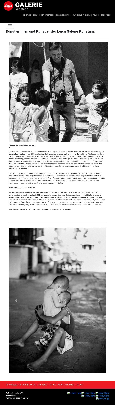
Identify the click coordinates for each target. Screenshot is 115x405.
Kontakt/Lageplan (14, 393)
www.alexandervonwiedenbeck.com (22, 209)
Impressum (11, 396)
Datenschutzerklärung (17, 398)
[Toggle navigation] (10, 26)
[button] (16, 300)
